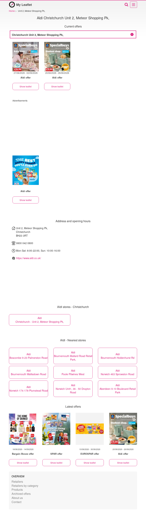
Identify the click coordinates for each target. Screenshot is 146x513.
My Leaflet (24, 4)
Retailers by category (25, 486)
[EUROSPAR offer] (90, 429)
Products (17, 490)
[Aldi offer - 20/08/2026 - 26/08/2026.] (57, 56)
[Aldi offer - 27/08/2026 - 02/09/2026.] (25, 56)
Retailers (17, 481)
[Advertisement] (73, 127)
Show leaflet (26, 86)
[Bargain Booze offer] (23, 429)
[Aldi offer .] (25, 170)
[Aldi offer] (123, 429)
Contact (16, 502)
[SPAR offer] (56, 429)
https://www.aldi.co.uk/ (28, 258)
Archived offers (21, 494)
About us (17, 498)
